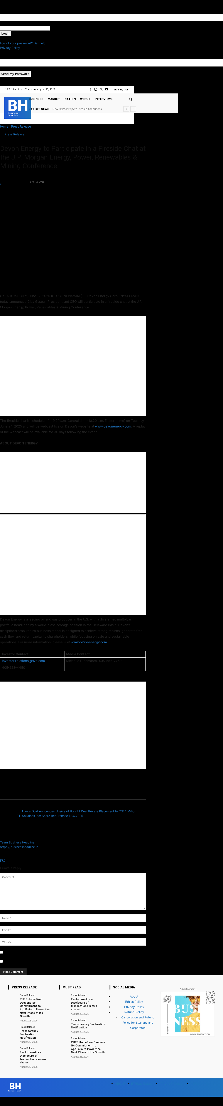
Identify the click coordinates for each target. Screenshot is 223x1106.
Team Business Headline (14, 179)
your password (60, 28)
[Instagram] (95, 89)
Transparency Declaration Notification (29, 1034)
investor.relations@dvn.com (23, 661)
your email (7, 69)
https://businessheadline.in (19, 847)
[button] (130, 99)
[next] (133, 109)
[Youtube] (106, 89)
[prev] (126, 109)
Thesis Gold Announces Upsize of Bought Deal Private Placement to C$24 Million (79, 811)
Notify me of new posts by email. (27, 961)
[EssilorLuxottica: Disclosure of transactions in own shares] (12, 1051)
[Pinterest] (24, 193)
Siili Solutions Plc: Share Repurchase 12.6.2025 (50, 816)
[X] (101, 89)
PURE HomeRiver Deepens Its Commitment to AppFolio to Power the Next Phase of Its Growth (34, 1008)
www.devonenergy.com (113, 426)
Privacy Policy (10, 48)
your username (10, 23)
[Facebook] (90, 89)
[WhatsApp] (34, 193)
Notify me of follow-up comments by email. (34, 952)
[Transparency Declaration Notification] (12, 1030)
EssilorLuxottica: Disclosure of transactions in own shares (33, 1057)
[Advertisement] (73, 366)
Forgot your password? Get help (23, 43)
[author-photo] (10, 838)
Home (4, 126)
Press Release (21, 126)
